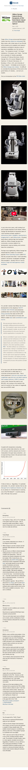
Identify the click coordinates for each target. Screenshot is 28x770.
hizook (14, 3)
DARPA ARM (15, 559)
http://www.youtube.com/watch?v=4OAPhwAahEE (11, 701)
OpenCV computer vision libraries (12, 309)
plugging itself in (5, 237)
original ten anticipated (16, 41)
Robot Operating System (12, 254)
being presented (5, 313)
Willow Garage (9, 39)
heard (23, 582)
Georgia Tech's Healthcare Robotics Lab (13, 488)
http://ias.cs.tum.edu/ (8, 704)
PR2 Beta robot (20, 76)
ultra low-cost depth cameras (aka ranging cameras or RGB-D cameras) (14, 378)
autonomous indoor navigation (9, 235)
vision (11, 317)
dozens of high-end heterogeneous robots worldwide (12, 263)
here (4, 563)
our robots (11, 582)
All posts (15, 8)
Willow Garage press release (11, 67)
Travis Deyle (21, 5)
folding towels (17, 237)
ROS (24, 254)
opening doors (22, 235)
